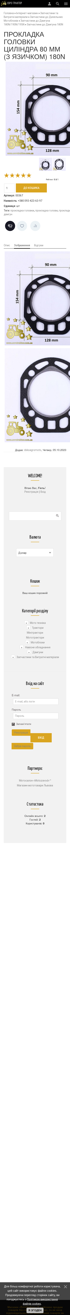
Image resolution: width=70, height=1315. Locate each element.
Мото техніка (38, 622)
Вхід (43, 491)
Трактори (37, 627)
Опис (7, 245)
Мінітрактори (35, 632)
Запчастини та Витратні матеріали (38, 657)
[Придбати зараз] (10, 226)
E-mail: (16, 695)
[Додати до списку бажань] (22, 226)
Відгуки (38, 245)
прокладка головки (22, 210)
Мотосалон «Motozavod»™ (35, 780)
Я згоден (35, 1310)
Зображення (22, 245)
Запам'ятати (23, 724)
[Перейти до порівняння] (35, 226)
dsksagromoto (32, 450)
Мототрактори (35, 637)
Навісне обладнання (37, 647)
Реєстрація (31, 491)
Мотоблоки (38, 642)
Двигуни (37, 652)
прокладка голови (46, 210)
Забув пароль (22, 746)
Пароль (16, 709)
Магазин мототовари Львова (35, 785)
